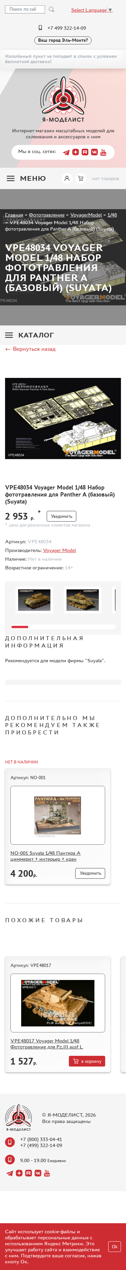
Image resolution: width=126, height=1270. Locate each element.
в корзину (91, 1061)
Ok (115, 1246)
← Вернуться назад (30, 348)
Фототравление (47, 215)
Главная (14, 215)
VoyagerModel (86, 215)
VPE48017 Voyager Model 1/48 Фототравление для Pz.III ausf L (46, 1043)
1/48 (112, 215)
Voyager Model (59, 550)
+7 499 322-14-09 (66, 28)
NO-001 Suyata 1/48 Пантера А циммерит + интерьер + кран (45, 856)
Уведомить (61, 516)
